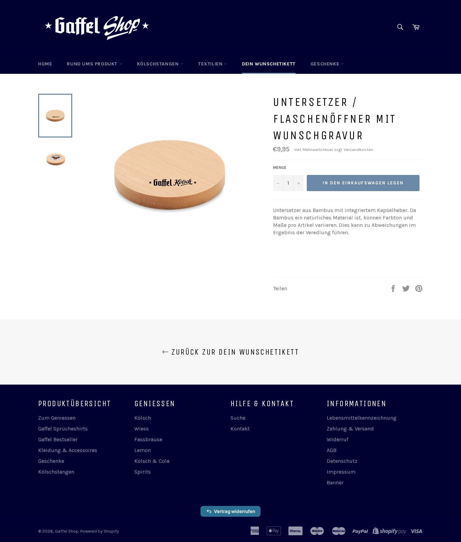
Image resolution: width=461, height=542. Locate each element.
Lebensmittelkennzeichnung (362, 418)
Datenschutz (342, 461)
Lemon (142, 450)
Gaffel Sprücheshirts (63, 428)
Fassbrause (148, 439)
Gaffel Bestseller (58, 439)
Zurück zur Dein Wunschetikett (234, 352)
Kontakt (240, 428)
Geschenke (325, 64)
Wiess (141, 428)
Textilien (211, 64)
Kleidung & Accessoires (67, 450)
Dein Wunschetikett (269, 64)
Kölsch (142, 418)
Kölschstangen (158, 64)
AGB (331, 450)
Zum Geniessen (57, 418)
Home (45, 64)
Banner (335, 482)
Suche (238, 418)
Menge (280, 167)
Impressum (341, 472)
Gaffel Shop (67, 531)
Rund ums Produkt (93, 64)
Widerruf (337, 439)
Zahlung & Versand (350, 428)
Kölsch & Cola (151, 461)
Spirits (142, 472)
